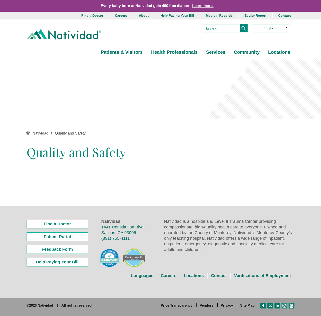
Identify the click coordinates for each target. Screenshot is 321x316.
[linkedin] (277, 305)
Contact (284, 15)
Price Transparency (176, 305)
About (144, 15)
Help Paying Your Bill (177, 15)
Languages (142, 275)
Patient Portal (57, 236)
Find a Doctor (92, 15)
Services (215, 52)
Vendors (206, 305)
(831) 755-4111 (115, 238)
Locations (279, 52)
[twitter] (270, 305)
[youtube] (291, 305)
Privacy (227, 305)
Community (247, 52)
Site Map (247, 305)
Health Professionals (174, 52)
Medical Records (219, 15)
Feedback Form (57, 249)
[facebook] (263, 305)
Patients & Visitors (122, 52)
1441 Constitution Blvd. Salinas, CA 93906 (123, 230)
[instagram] (284, 305)
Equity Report (255, 15)
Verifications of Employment (262, 275)
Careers (121, 15)
